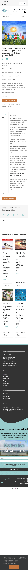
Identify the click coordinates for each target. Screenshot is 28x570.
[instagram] (5, 1)
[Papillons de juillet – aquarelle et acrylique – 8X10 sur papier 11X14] (7, 295)
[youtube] (2, 4)
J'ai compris (14, 567)
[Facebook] (3, 214)
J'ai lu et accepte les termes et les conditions (15, 465)
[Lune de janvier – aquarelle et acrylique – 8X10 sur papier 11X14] (20, 295)
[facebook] (2, 1)
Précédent (6, 16)
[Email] (23, 214)
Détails (7, 285)
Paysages (10, 106)
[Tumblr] (13, 214)
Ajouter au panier (10, 100)
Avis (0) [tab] (3, 118)
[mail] (5, 4)
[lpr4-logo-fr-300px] (5, 10)
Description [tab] (4, 114)
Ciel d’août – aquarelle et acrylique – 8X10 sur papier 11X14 (20, 262)
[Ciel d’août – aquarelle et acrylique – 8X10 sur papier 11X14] (20, 244)
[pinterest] (7, 1)
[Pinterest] (18, 214)
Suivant (23, 16)
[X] (8, 214)
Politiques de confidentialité (22, 558)
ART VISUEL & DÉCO (13, 105)
